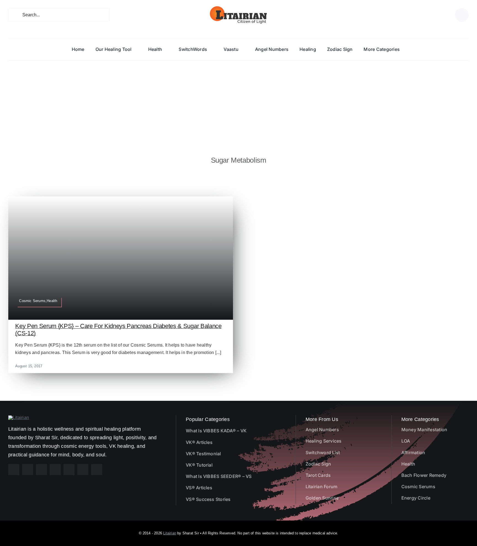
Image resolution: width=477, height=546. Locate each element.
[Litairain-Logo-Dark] (238, 7)
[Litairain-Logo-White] (18, 417)
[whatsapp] (69, 469)
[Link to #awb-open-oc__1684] (462, 15)
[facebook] (13, 469)
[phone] (96, 469)
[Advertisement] (238, 102)
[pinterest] (41, 469)
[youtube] (55, 469)
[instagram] (27, 469)
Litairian (169, 533)
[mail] (82, 469)
